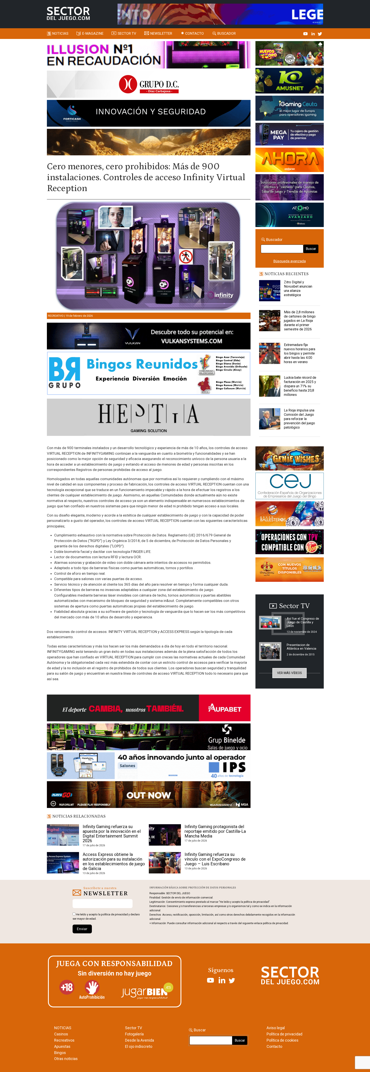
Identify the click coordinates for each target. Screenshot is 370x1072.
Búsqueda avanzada (289, 261)
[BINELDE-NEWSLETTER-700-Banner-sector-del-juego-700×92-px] (149, 737)
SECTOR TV (127, 33)
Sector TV (133, 1028)
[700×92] (149, 795)
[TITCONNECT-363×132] (289, 542)
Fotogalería (134, 1034)
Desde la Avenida (139, 1040)
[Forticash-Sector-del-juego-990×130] (149, 114)
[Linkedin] (313, 33)
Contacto (194, 33)
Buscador (226, 33)
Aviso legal (276, 1028)
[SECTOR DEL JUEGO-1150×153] (149, 85)
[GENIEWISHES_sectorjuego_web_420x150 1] (289, 459)
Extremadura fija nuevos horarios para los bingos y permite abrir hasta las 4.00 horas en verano (299, 353)
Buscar (311, 249)
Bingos (60, 1052)
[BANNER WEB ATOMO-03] (289, 215)
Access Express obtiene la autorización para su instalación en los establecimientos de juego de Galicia (114, 861)
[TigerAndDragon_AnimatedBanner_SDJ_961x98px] (220, 14)
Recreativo (56, 315)
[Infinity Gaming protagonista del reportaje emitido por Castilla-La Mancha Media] (165, 835)
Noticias (60, 33)
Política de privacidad (284, 1034)
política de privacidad (114, 914)
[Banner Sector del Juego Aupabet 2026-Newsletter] (149, 709)
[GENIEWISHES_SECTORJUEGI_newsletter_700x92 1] (149, 143)
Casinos (61, 1034)
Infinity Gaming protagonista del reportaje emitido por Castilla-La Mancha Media (215, 831)
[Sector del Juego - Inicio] (68, 13)
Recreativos (64, 1040)
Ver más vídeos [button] (289, 673)
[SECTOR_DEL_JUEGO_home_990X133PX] (149, 55)
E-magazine (92, 33)
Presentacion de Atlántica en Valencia (301, 646)
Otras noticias (66, 1058)
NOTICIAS (62, 1028)
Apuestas (62, 1046)
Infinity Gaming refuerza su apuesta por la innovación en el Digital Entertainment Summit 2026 (112, 833)
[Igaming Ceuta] (289, 109)
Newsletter (161, 33)
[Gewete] (289, 188)
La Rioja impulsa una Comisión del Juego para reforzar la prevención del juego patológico (299, 418)
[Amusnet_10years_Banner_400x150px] (289, 81)
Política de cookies (282, 1040)
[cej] (289, 487)
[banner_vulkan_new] (149, 337)
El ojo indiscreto (138, 1046)
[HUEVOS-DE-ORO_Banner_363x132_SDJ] (289, 54)
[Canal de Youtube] (306, 33)
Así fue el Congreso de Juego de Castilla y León (303, 622)
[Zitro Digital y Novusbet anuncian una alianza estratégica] (269, 290)
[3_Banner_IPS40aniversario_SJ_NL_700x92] (149, 766)
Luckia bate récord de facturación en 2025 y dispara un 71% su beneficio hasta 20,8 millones (300, 386)
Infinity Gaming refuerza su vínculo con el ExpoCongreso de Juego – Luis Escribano (215, 859)
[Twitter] (320, 33)
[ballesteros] (289, 515)
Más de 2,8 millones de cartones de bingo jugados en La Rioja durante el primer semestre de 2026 (300, 320)
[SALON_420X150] (289, 160)
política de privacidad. (276, 923)
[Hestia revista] (149, 418)
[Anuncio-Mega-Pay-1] (289, 135)
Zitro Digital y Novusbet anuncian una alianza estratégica (298, 288)
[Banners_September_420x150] (289, 570)
